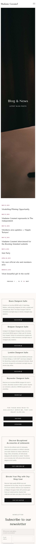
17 (21, 281)
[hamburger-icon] (34, 3)
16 (19, 281)
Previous (10, 281)
